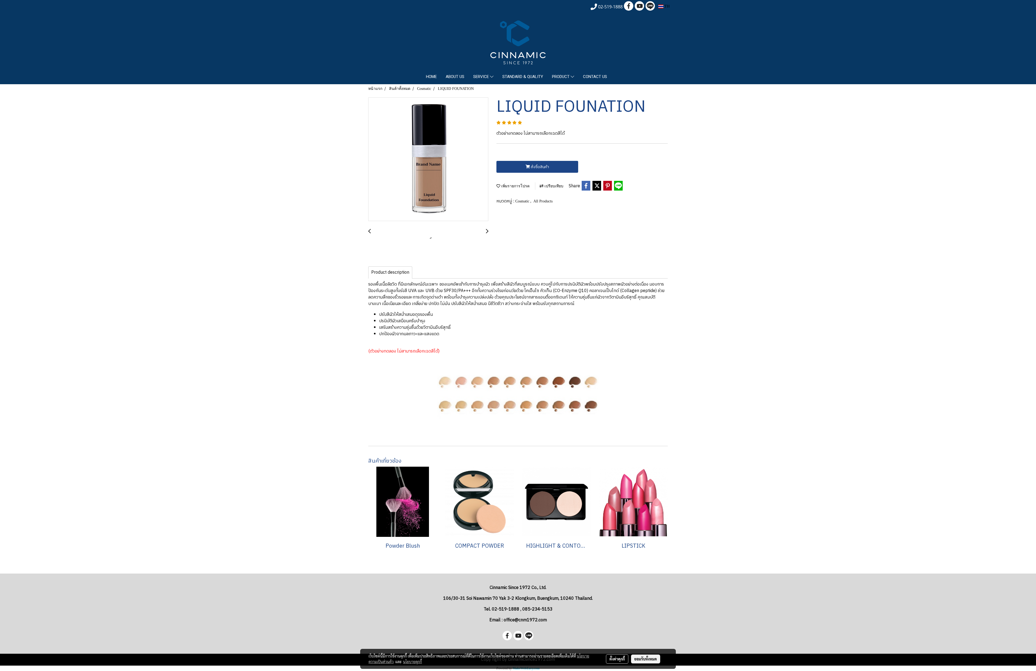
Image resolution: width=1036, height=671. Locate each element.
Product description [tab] (390, 272)
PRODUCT (561, 76)
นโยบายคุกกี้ (412, 661)
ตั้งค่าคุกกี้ (617, 658)
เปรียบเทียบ (553, 186)
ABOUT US (455, 76)
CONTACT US (595, 76)
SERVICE (481, 76)
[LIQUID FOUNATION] (428, 159)
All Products (543, 201)
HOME (431, 76)
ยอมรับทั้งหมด (645, 658)
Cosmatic (522, 201)
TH (666, 6)
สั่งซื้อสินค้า (539, 167)
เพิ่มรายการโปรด (515, 186)
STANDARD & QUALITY (522, 76)
